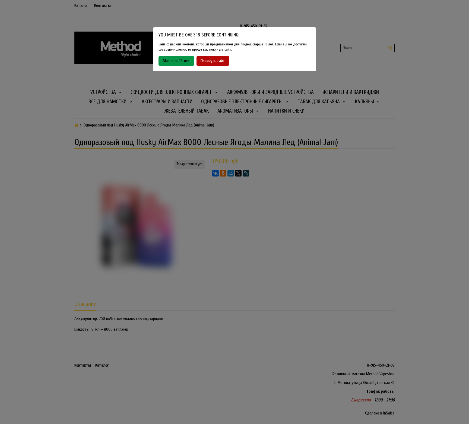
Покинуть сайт (213, 60)
